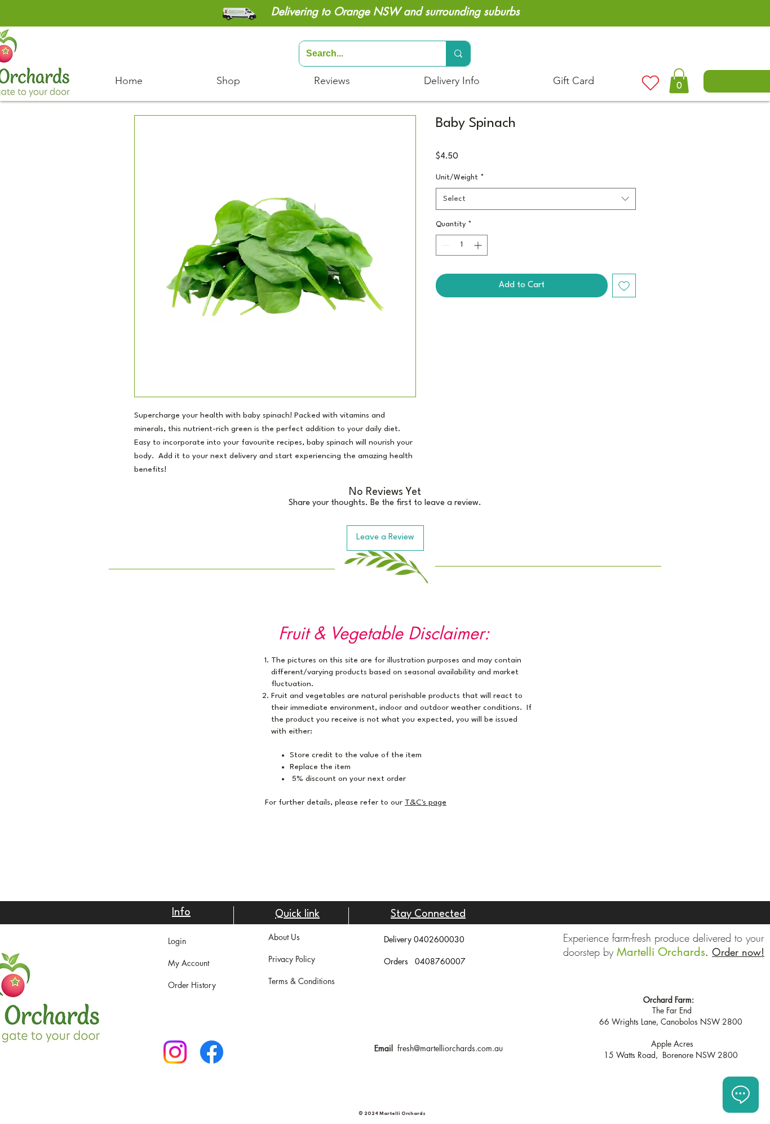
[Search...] (458, 53)
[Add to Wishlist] (624, 285)
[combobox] (536, 199)
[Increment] (479, 245)
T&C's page (425, 802)
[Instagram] (175, 1052)
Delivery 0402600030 (424, 939)
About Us (284, 937)
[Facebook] (211, 1052)
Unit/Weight (460, 177)
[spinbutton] (462, 245)
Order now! (738, 952)
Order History (192, 985)
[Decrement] (444, 245)
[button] (679, 80)
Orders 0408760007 (425, 961)
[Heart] (650, 83)
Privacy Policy (291, 959)
